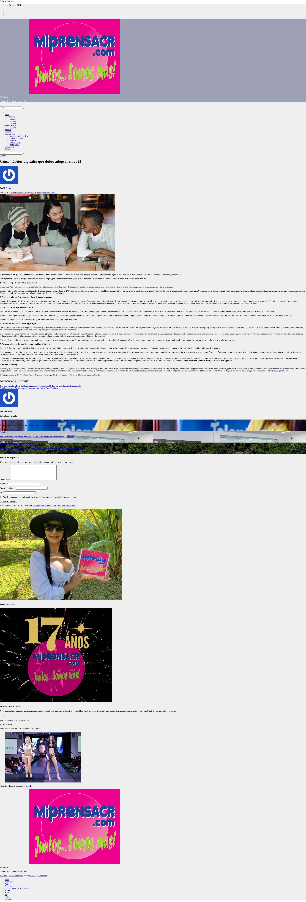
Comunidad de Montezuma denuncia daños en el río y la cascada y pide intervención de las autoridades (41, 448)
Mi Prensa (4, 97)
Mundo (7, 890)
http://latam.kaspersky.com (278, 371)
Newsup (32, 876)
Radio (7, 893)
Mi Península (10, 117)
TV (6, 895)
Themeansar (42, 876)
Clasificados (9, 147)
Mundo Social (15, 143)
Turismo (8, 149)
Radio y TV (14, 145)
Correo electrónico (7, 488)
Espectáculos (10, 134)
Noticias (8, 130)
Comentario (5, 480)
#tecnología (50, 193)
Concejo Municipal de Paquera (16, 888)
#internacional (30, 193)
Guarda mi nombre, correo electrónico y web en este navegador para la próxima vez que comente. (39, 497)
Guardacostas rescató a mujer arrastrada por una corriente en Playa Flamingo (29, 388)
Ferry (7, 897)
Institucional (9, 882)
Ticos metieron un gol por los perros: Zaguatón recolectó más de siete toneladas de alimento (37, 437)
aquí (77, 375)
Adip (7, 884)
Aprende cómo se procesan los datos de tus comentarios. (54, 506)
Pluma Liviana (10, 125)
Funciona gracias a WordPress (11, 876)
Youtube (97, 375)
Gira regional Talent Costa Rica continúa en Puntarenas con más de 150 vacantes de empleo (37, 425)
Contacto (8, 899)
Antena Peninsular (7, 444)
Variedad (13, 140)
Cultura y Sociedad (17, 138)
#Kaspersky (41, 193)
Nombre (4, 484)
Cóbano (13, 119)
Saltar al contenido (7, 1)
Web (1, 493)
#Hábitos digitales (17, 193)
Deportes (8, 132)
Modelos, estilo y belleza (19, 136)
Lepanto (13, 121)
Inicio (7, 115)
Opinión (13, 128)
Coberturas (9, 886)
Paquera (13, 123)
